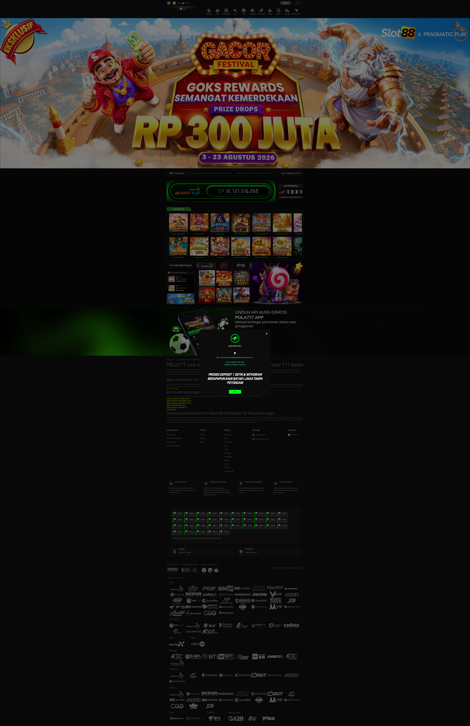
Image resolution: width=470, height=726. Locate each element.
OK (235, 392)
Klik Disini (241, 362)
